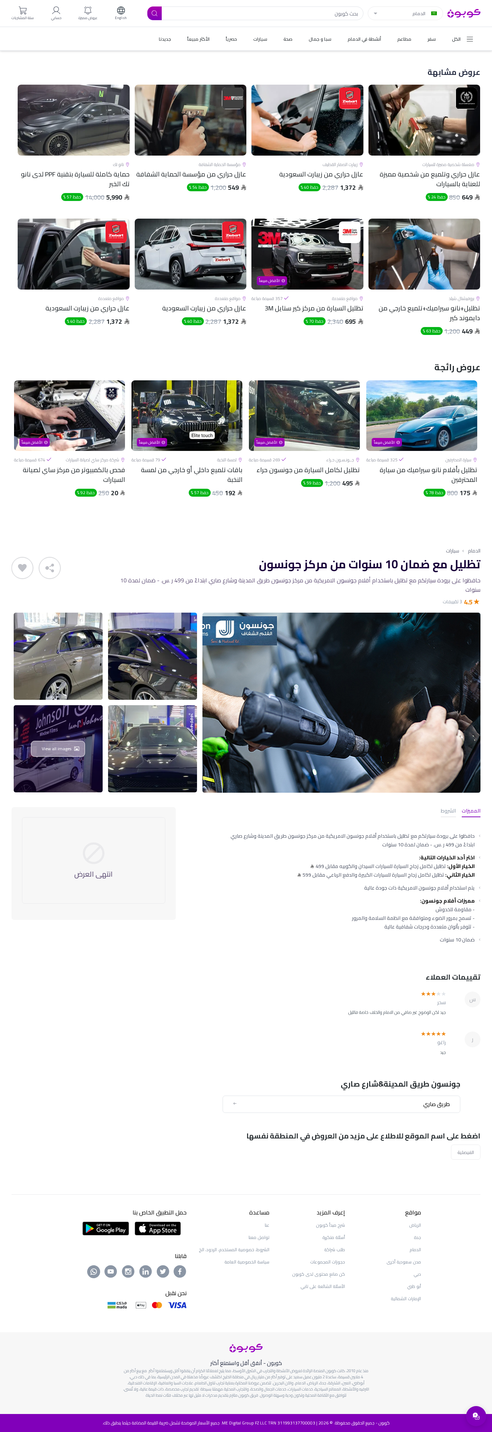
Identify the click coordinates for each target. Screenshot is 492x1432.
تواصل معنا (259, 1237)
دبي (417, 1274)
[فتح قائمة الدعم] (476, 1416)
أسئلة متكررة (333, 1237)
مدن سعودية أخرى (403, 1262)
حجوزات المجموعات (327, 1262)
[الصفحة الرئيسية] (463, 12)
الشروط (448, 811)
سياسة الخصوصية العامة (246, 1262)
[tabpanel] (421, 445)
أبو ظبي (414, 1286)
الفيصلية (465, 1152)
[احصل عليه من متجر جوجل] (105, 1227)
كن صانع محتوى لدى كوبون (318, 1274)
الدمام (474, 550)
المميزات (471, 811)
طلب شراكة (334, 1249)
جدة (417, 1237)
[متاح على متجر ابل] (158, 1227)
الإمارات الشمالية (406, 1298)
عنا (267, 1225)
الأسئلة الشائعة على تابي (322, 1286)
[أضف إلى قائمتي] (22, 568)
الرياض (415, 1225)
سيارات (452, 550)
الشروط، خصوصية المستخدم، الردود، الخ (234, 1249)
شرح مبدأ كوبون (330, 1225)
